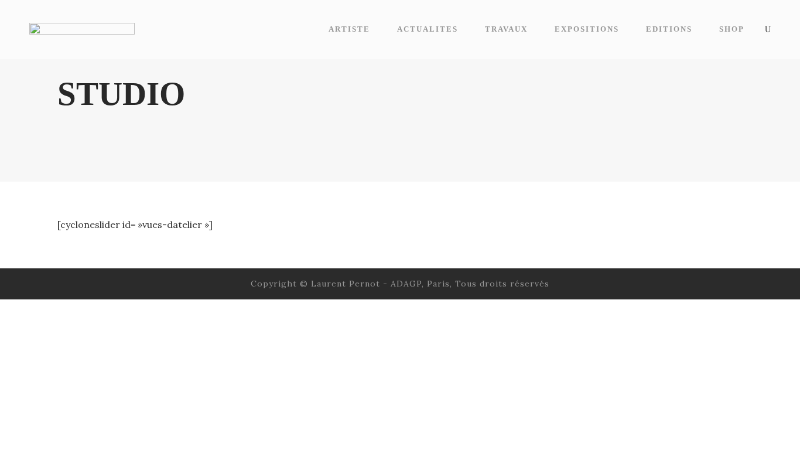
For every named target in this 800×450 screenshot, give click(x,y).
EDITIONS (669, 29)
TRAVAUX (506, 29)
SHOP (731, 29)
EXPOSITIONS (587, 29)
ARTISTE (349, 29)
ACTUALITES (427, 29)
